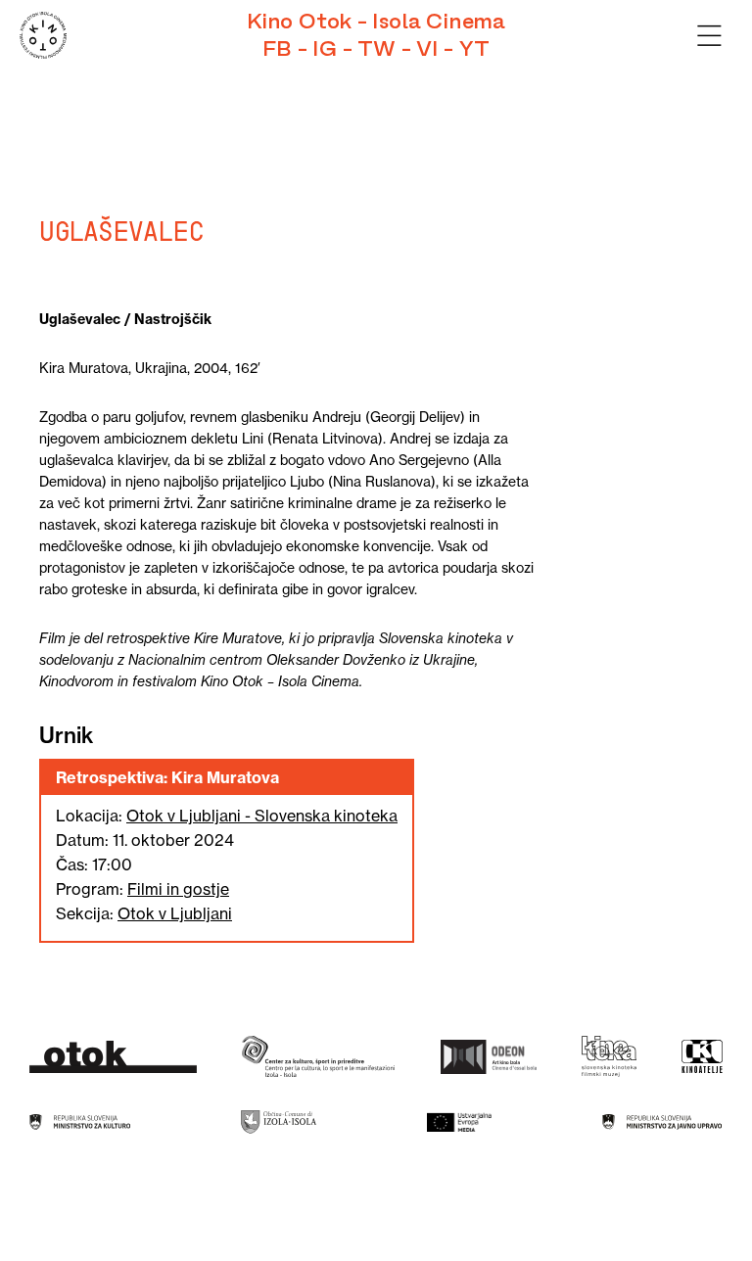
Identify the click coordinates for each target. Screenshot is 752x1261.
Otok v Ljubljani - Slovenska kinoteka (262, 815)
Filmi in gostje (178, 889)
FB (277, 48)
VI (427, 48)
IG (324, 48)
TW (376, 48)
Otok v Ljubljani (175, 913)
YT (474, 48)
